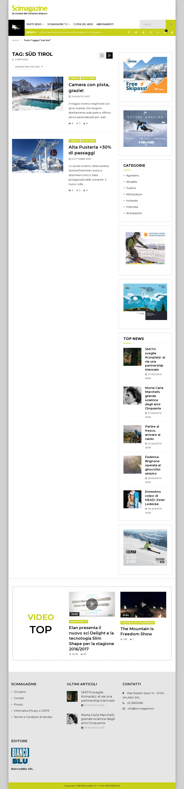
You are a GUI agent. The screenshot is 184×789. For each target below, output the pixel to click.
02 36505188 (135, 703)
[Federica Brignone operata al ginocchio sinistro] (132, 465)
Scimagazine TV (57, 24)
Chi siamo (20, 692)
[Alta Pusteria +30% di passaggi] (37, 156)
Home (15, 40)
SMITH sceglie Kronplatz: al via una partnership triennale (98, 696)
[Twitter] (136, 32)
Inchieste (132, 200)
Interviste (132, 207)
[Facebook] (128, 32)
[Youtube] (143, 32)
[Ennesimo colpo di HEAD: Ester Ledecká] (132, 499)
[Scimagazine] (29, 9)
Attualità (131, 181)
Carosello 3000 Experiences (137, 623)
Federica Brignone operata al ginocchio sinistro (153, 465)
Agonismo (132, 175)
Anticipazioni (134, 213)
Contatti (19, 698)
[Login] (172, 32)
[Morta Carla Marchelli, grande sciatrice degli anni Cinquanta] (132, 396)
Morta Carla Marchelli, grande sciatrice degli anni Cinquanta (98, 719)
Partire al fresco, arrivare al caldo (56, 32)
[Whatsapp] (157, 32)
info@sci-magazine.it (141, 708)
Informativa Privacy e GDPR (31, 710)
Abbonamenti (105, 24)
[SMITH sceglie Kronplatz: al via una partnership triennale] (132, 357)
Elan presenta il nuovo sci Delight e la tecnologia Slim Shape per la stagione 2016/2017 (91, 638)
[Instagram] (150, 32)
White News (34, 24)
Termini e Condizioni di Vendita (33, 717)
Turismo (74, 78)
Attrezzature (134, 194)
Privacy (18, 704)
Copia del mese (83, 24)
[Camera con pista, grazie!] (37, 94)
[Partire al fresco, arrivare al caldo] (132, 434)
